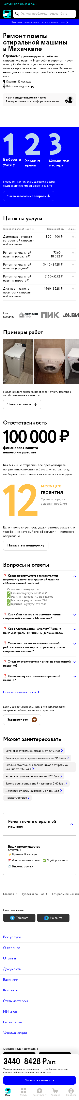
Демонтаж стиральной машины (24, 791)
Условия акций (15, 1032)
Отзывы (9, 958)
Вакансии (10, 979)
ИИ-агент (11, 1011)
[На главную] (7, 14)
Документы (12, 969)
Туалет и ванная (33, 894)
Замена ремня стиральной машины (27, 784)
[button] (39, 22)
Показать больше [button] (16, 798)
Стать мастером (15, 1001)
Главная (8, 894)
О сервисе (11, 947)
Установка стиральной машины (24, 751)
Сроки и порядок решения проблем (54, 502)
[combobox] (44, 14)
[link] (34, 750)
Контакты (10, 990)
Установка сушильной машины (24, 776)
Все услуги (12, 937)
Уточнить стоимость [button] (39, 1080)
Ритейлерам (12, 1022)
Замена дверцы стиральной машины (27, 758)
